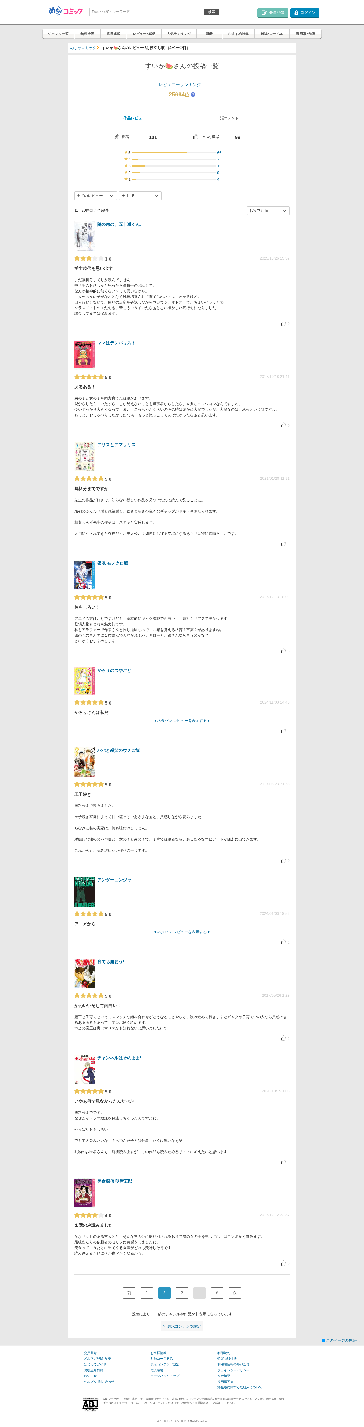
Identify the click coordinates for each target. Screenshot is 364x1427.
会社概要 (223, 1376)
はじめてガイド (95, 1364)
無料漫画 (87, 34)
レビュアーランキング (180, 84)
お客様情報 (159, 1353)
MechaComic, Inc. (198, 1421)
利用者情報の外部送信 (233, 1364)
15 (219, 166)
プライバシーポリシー (233, 1370)
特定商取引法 (227, 1358)
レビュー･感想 (144, 34)
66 (219, 153)
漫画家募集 (225, 1382)
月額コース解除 (162, 1358)
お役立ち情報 (93, 1370)
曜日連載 (113, 34)
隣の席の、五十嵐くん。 (120, 224)
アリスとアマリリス (116, 444)
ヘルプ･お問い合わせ (99, 1382)
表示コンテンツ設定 (165, 1364)
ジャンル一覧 (58, 34)
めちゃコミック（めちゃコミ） (172, 1421)
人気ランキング (179, 34)
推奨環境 (157, 1370)
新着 (209, 34)
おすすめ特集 (238, 34)
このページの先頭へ (343, 1340)
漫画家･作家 (305, 34)
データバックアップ (165, 1376)
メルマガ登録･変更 (97, 1358)
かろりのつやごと (114, 670)
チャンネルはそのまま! (119, 1058)
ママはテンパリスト (116, 343)
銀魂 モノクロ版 (112, 563)
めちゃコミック (83, 48)
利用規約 (223, 1353)
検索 (211, 12)
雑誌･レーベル (272, 34)
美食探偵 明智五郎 (114, 1181)
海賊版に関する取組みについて (239, 1387)
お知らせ (90, 1376)
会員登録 (90, 1353)
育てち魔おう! (110, 961)
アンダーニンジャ (114, 880)
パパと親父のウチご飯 (118, 750)
